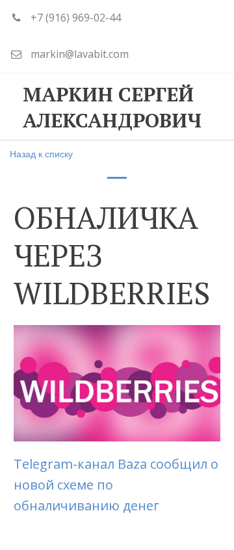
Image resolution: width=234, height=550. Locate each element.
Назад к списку (41, 153)
